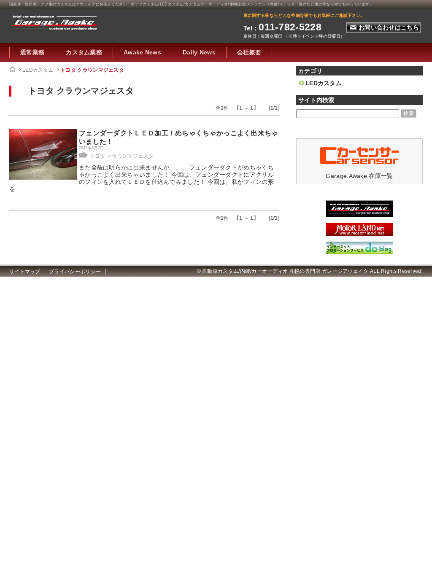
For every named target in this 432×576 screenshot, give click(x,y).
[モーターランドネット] (359, 233)
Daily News (199, 52)
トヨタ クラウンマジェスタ (92, 70)
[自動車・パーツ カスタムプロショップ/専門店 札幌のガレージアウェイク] (54, 21)
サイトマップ (24, 272)
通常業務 (32, 52)
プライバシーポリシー (75, 272)
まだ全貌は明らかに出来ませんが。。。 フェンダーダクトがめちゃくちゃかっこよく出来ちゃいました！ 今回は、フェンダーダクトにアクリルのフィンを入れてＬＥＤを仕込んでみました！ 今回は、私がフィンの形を (141, 178)
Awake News (142, 52)
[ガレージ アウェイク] (359, 215)
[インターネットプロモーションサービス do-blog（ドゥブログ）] (359, 252)
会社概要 (249, 52)
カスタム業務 (84, 52)
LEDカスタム (38, 70)
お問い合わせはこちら (389, 27)
